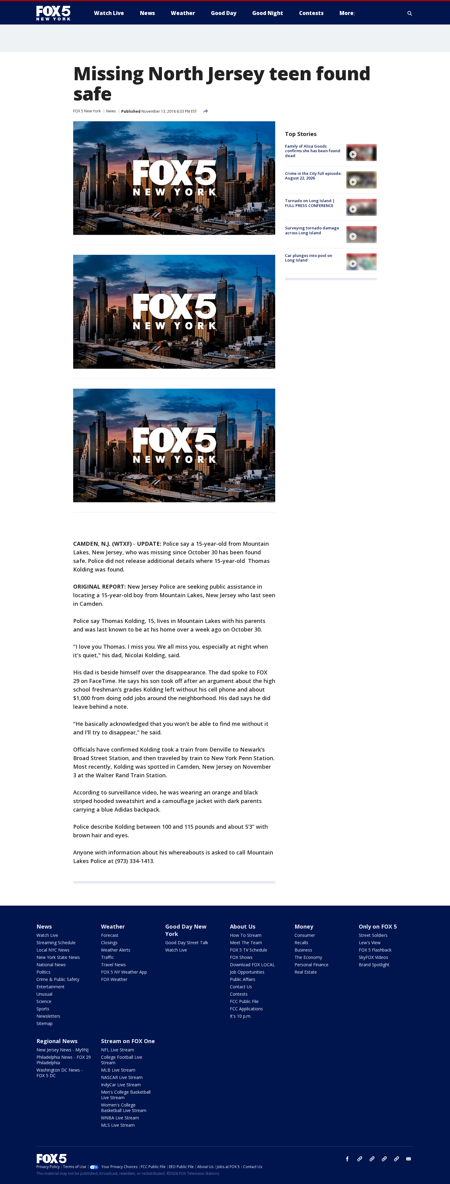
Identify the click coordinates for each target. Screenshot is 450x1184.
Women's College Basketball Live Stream (123, 1107)
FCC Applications (246, 1009)
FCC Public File (244, 1001)
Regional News (56, 1041)
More (346, 13)
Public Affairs (242, 979)
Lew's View (370, 942)
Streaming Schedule (56, 942)
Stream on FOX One (128, 1041)
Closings (109, 942)
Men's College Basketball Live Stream (126, 1094)
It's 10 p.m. (240, 1016)
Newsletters (48, 1016)
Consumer (304, 935)
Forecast (109, 935)
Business (303, 950)
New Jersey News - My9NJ (62, 1050)
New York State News (58, 957)
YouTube (384, 1159)
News (111, 111)
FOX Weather (114, 979)
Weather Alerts (115, 950)
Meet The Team (246, 942)
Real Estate (305, 972)
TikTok (372, 1159)
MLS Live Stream (118, 1125)
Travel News (113, 964)
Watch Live (47, 935)
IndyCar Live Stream (121, 1085)
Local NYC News (52, 950)
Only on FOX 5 (378, 926)
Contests (239, 994)
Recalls (301, 942)
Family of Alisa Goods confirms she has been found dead (312, 150)
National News (51, 964)
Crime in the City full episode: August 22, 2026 (313, 176)
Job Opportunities (247, 972)
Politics (43, 972)
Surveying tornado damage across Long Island (312, 230)
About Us (242, 926)
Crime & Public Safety (57, 979)
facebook (347, 1159)
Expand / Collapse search (410, 13)
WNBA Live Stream (120, 1118)
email (409, 1159)
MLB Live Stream (118, 1070)
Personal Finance (311, 964)
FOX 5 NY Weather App (124, 972)
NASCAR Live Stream (122, 1077)
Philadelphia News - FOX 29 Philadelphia (63, 1059)
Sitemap (44, 1023)
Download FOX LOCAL (252, 964)
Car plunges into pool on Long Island (308, 258)
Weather (113, 926)
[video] (361, 152)
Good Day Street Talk (186, 942)
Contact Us (241, 987)
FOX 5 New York (87, 111)
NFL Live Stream (117, 1050)
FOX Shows (241, 957)
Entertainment (50, 987)
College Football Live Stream (121, 1059)
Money (303, 926)
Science (43, 1001)
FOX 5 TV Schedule (248, 950)
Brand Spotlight (374, 964)
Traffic (107, 957)
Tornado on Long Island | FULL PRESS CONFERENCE (310, 203)
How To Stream (245, 935)
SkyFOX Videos (373, 957)
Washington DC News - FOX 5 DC (59, 1072)
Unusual (44, 994)
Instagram (360, 1159)
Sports (42, 1009)
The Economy (308, 957)
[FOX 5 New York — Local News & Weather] (56, 13)
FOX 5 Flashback (375, 950)
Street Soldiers (373, 935)
